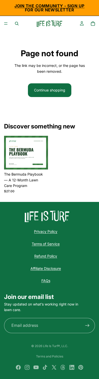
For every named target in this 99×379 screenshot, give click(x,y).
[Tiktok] (45, 367)
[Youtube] (36, 367)
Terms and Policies (49, 356)
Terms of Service (46, 244)
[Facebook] (18, 367)
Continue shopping (49, 90)
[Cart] (92, 23)
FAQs (45, 280)
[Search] (16, 23)
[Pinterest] (81, 367)
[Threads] (63, 367)
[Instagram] (27, 367)
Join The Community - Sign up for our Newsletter (49, 7)
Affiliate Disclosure (45, 268)
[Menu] (6, 23)
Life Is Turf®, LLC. (55, 346)
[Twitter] (54, 367)
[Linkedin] (72, 367)
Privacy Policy (45, 231)
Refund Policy (45, 256)
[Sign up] (87, 325)
